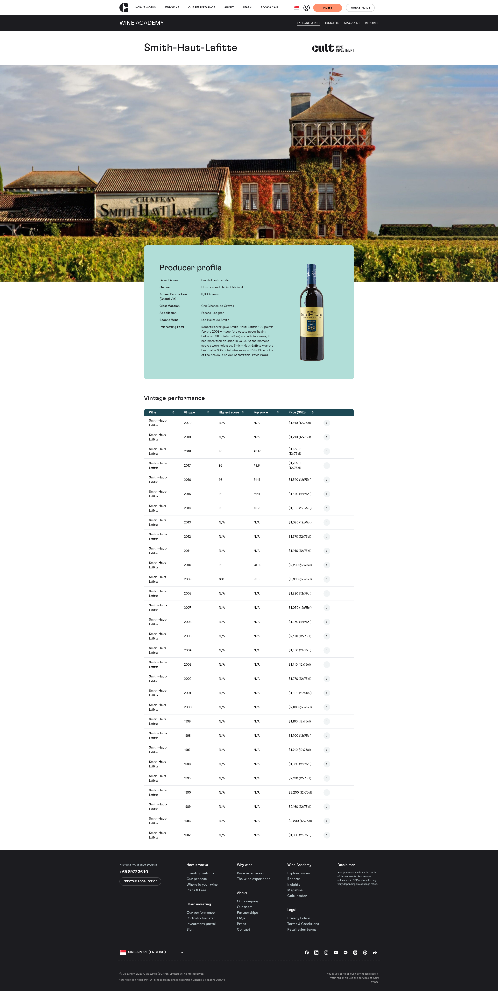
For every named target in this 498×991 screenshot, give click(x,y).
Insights (332, 23)
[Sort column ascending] (173, 412)
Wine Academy (299, 865)
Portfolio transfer (201, 918)
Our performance (201, 912)
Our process (197, 879)
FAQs (241, 918)
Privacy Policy (298, 918)
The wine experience (253, 879)
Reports (372, 23)
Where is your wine (202, 884)
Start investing (199, 904)
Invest (327, 7)
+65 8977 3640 (133, 872)
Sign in (192, 929)
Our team (244, 907)
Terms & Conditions (303, 924)
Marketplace (360, 7)
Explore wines (298, 873)
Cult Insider (297, 896)
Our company (248, 901)
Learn (247, 7)
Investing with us (200, 873)
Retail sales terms (302, 929)
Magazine (352, 23)
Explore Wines (308, 23)
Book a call (270, 7)
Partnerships (247, 912)
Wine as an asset (250, 873)
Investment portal (201, 924)
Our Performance (201, 7)
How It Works (145, 7)
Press (241, 924)
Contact (243, 929)
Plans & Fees (197, 890)
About (229, 7)
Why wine (172, 7)
